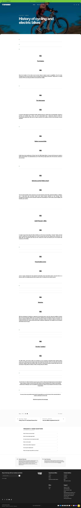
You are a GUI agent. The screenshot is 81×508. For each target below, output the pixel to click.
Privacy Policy (66, 496)
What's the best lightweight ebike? (29, 436)
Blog (64, 479)
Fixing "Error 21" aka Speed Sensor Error (28, 420)
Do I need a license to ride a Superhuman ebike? (31, 439)
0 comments (60, 413)
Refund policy (3, 506)
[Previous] (30, 1)
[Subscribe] (19, 476)
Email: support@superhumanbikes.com (69, 492)
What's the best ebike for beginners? (29, 444)
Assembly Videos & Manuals (69, 495)
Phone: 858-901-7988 (68, 490)
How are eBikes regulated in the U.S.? (51, 420)
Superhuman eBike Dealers (53, 479)
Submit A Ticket (66, 487)
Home (50, 477)
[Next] (51, 1)
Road (49, 487)
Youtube (65, 476)
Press (50, 476)
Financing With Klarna (67, 498)
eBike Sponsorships (67, 480)
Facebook (65, 477)
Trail (49, 488)
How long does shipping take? (28, 447)
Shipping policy (15, 506)
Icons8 (5, 478)
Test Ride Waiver (67, 488)
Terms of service (11, 506)
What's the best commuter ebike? (28, 433)
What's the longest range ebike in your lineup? (30, 450)
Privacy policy (7, 506)
